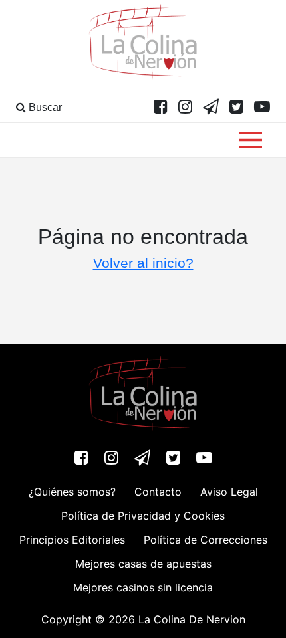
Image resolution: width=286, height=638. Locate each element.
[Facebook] (161, 107)
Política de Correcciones (205, 539)
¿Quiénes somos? (72, 491)
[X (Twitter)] (236, 107)
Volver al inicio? (143, 262)
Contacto (158, 491)
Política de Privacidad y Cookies (143, 515)
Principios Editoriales (72, 539)
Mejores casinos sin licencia (143, 587)
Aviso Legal (229, 491)
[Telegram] (211, 107)
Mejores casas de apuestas (143, 563)
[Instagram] (185, 107)
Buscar (44, 107)
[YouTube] (262, 107)
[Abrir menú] (250, 140)
